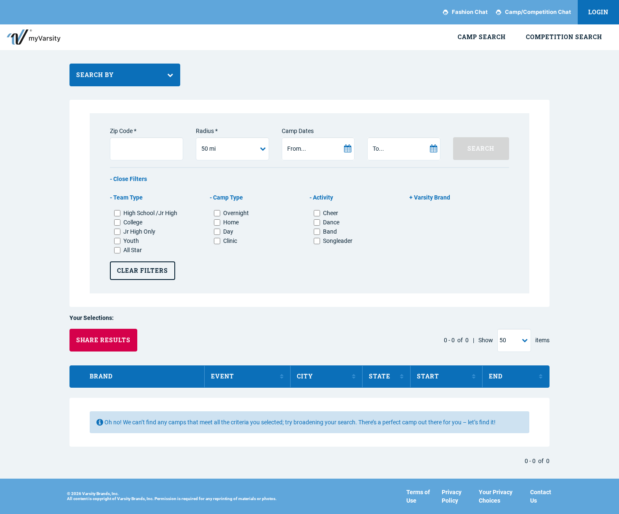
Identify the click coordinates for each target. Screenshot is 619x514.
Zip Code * (123, 131)
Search (480, 148)
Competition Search (564, 37)
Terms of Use (418, 496)
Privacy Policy (452, 496)
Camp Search (482, 37)
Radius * (207, 131)
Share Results (103, 340)
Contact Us (540, 496)
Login (598, 12)
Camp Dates (298, 131)
